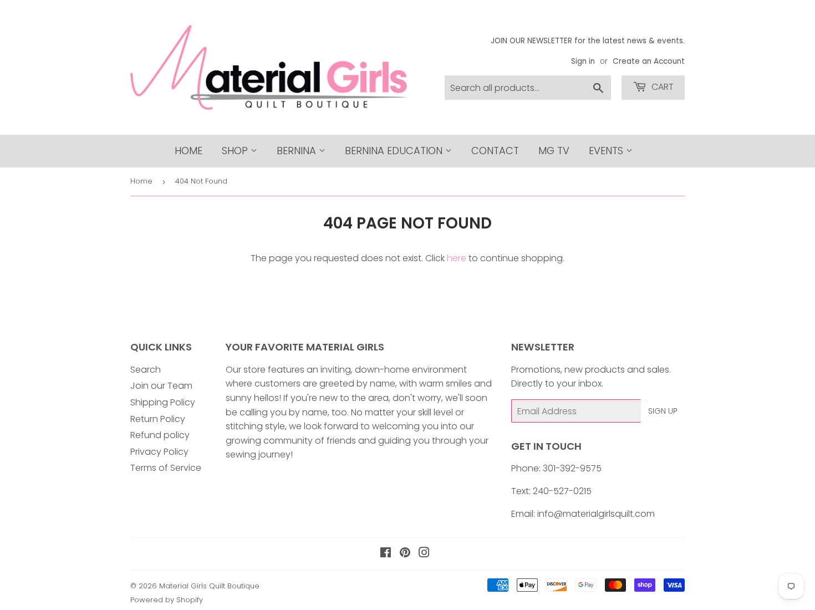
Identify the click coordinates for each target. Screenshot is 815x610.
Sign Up (663, 410)
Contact (495, 150)
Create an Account (649, 61)
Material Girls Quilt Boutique (209, 586)
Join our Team (161, 385)
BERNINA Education (395, 150)
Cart (661, 86)
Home (188, 150)
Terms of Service (165, 467)
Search (145, 369)
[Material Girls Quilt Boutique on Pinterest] (405, 553)
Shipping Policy (162, 402)
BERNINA (298, 150)
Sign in (583, 61)
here (456, 258)
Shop (236, 150)
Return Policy (157, 419)
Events (607, 150)
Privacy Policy (159, 451)
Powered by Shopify (166, 599)
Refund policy (160, 435)
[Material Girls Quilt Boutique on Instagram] (424, 553)
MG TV (553, 150)
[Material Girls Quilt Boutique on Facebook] (385, 553)
